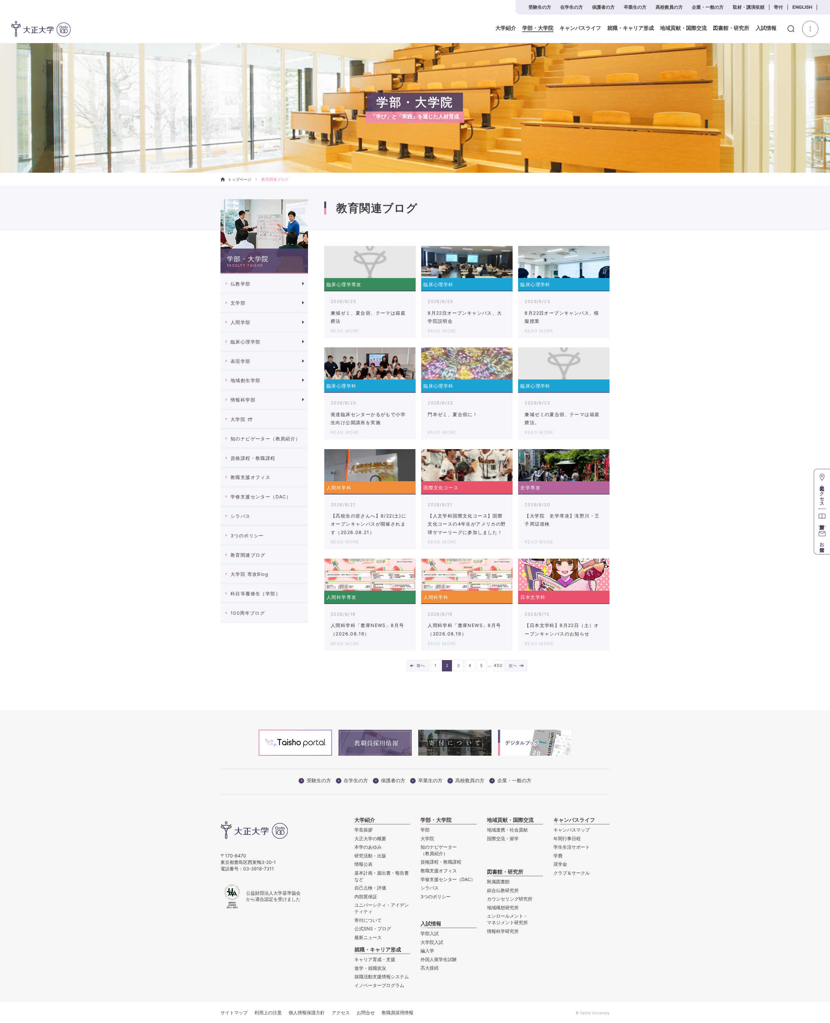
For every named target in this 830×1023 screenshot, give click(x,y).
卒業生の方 (635, 7)
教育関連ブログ (248, 555)
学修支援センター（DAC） (261, 496)
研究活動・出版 (370, 855)
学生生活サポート (571, 847)
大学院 (238, 419)
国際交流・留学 (503, 838)
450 (498, 665)
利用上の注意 (268, 1012)
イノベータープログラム (379, 985)
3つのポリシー (247, 535)
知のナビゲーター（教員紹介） (266, 438)
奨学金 (560, 864)
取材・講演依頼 (749, 7)
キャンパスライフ (580, 28)
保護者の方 (603, 7)
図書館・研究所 (731, 28)
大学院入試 (432, 942)
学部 (425, 829)
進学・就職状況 (370, 968)
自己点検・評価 (370, 887)
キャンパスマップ (571, 829)
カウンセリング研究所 (509, 898)
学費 (558, 855)
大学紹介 (505, 28)
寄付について (368, 920)
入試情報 (766, 28)
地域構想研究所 (503, 907)
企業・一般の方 (708, 7)
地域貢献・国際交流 (683, 28)
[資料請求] (822, 517)
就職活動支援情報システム (381, 976)
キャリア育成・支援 (374, 959)
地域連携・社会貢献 (507, 829)
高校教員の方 (669, 7)
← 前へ (418, 665)
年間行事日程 (567, 838)
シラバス (241, 516)
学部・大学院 (537, 28)
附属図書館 (498, 881)
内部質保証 (365, 896)
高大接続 (430, 968)
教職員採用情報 (397, 1012)
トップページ (239, 179)
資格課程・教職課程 (253, 458)
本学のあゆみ (368, 847)
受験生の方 (539, 7)
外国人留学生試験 (439, 959)
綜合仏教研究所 (503, 890)
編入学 (427, 950)
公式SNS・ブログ (372, 928)
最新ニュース (368, 937)
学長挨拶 (363, 829)
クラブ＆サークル (571, 873)
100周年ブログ (248, 613)
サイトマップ (234, 1012)
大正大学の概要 (370, 838)
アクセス (341, 1012)
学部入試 (430, 933)
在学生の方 (571, 7)
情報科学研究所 (503, 931)
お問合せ (366, 1012)
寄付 (778, 7)
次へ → (516, 665)
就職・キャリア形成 (630, 28)
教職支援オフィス (250, 477)
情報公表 (363, 864)
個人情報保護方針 (307, 1012)
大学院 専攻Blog (249, 574)
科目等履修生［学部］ (255, 593)
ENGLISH (802, 7)
